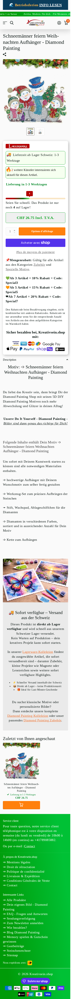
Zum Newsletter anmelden (24, 923)
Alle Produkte (16, 900)
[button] (15, 228)
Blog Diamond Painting (23, 932)
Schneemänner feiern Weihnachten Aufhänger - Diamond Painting (21, 787)
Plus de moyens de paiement (35, 252)
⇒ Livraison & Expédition (21, 876)
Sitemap (12, 955)
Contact (29, 846)
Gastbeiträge (15, 946)
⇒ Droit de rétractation (19, 867)
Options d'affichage (42, 231)
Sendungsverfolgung (20, 918)
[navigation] (30, 131)
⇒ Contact (10, 885)
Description (9, 359)
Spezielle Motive (17, 269)
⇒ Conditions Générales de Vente (26, 880)
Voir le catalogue (5, 22)
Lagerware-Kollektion (37, 652)
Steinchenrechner (18, 950)
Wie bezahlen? (16, 927)
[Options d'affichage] (21, 805)
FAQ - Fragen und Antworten (27, 914)
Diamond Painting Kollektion (27, 716)
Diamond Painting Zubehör (42, 720)
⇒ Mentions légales (16, 862)
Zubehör (39, 264)
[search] (11, 23)
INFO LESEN (50, 5)
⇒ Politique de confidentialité (24, 871)
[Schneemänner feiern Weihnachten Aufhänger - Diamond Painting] (21, 761)
